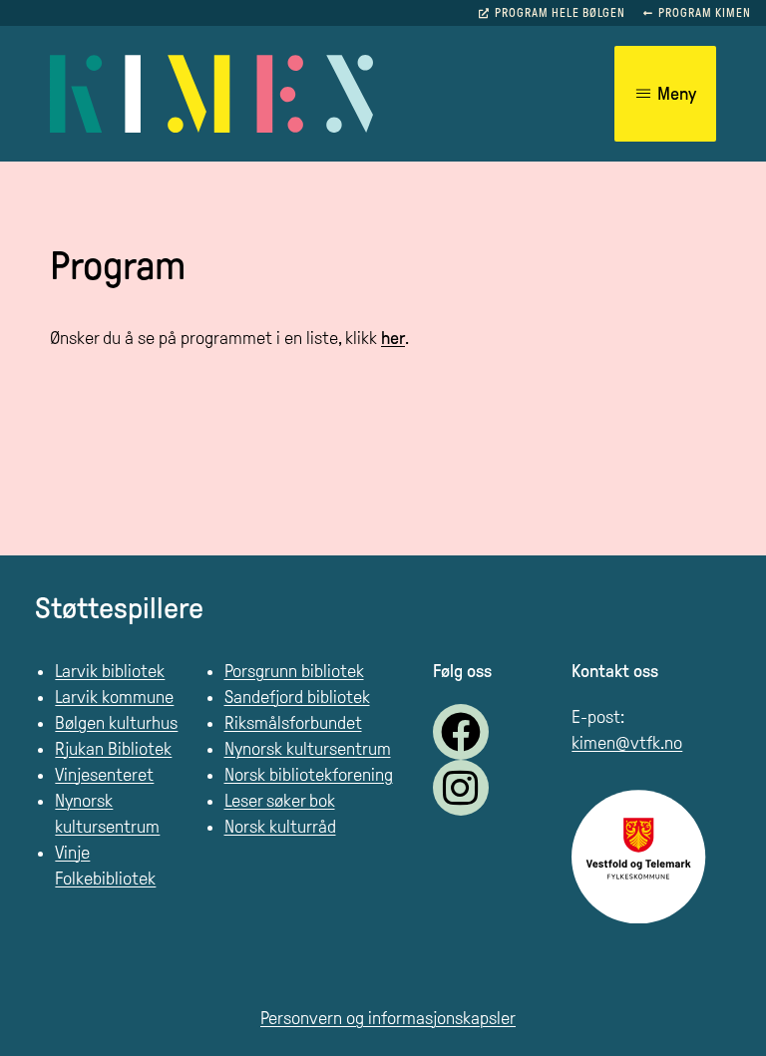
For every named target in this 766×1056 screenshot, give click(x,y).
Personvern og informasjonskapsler (388, 1018)
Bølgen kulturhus (116, 723)
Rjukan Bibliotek (113, 749)
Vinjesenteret (104, 775)
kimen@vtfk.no (627, 743)
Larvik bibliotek (110, 671)
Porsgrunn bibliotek (294, 671)
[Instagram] (461, 788)
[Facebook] (461, 732)
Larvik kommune (114, 697)
